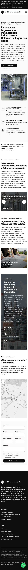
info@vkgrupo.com (6, 519)
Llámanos (5, 68)
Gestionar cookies (17, 7)
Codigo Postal (7, 438)
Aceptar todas (4, 7)
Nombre (5, 425)
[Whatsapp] (23, 565)
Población (18, 438)
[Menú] (26, 12)
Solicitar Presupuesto (8, 65)
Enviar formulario (14, 460)
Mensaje (6, 445)
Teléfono (17, 431)
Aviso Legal (4, 529)
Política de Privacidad (7, 534)
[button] (24, 202)
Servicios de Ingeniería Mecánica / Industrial (13, 197)
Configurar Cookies (6, 539)
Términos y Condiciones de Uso (10, 536)
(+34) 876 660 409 (6, 516)
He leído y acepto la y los (13, 455)
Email (5, 431)
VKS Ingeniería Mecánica (13, 12)
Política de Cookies (6, 531)
